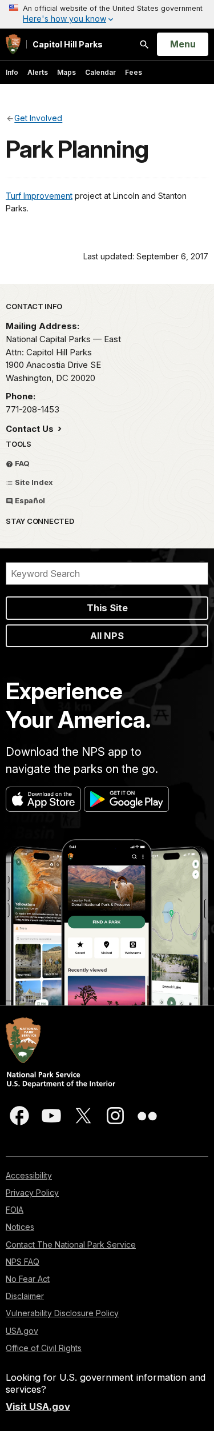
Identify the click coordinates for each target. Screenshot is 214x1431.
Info (12, 72)
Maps (66, 72)
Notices (20, 1227)
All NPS (107, 636)
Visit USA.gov (38, 1406)
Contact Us (31, 428)
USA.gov (22, 1331)
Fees (133, 72)
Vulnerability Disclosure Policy (62, 1313)
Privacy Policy (32, 1192)
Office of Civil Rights (44, 1348)
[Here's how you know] (107, 14)
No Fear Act (28, 1279)
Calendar (100, 72)
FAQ (21, 463)
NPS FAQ (22, 1261)
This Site (107, 608)
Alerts (37, 72)
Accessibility (29, 1175)
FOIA (14, 1209)
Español (29, 500)
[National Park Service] (13, 44)
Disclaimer (25, 1296)
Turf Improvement (39, 196)
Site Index (33, 482)
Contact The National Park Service (71, 1244)
